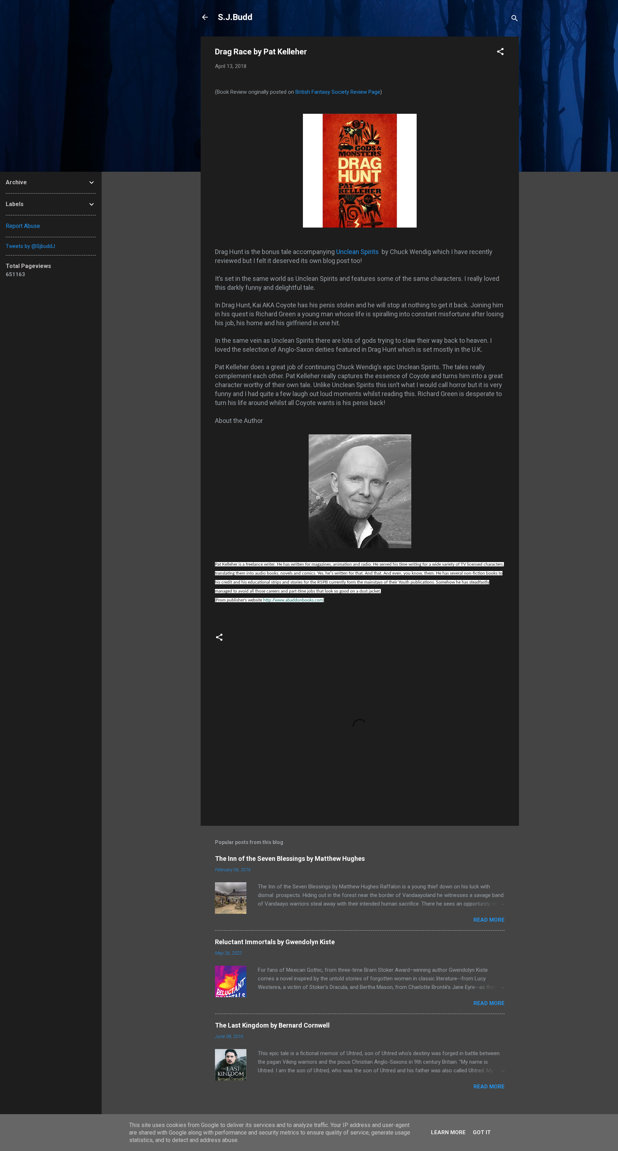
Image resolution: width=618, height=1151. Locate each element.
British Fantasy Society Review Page (337, 92)
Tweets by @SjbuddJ (30, 246)
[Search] (514, 19)
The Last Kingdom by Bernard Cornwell (272, 1025)
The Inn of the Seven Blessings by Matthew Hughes (290, 858)
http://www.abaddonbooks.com (293, 600)
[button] (500, 52)
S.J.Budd (235, 17)
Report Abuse (23, 226)
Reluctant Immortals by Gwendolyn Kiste (275, 942)
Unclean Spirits (358, 251)
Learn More (448, 1132)
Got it (482, 1132)
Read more (489, 920)
